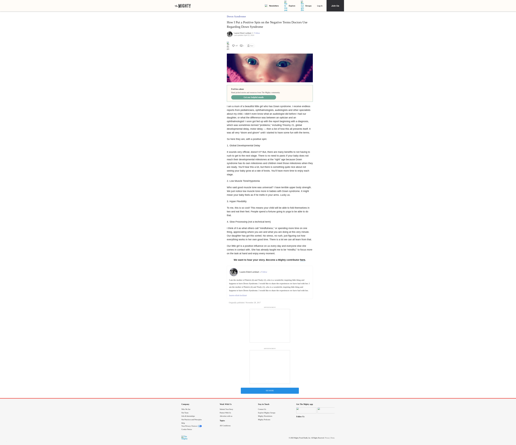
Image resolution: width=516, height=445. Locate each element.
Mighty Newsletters (265, 416)
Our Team (184, 413)
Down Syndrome (236, 16)
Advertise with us (226, 416)
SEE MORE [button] (270, 391)
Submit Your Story (226, 409)
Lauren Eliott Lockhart (243, 33)
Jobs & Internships (188, 416)
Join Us (335, 5)
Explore (292, 5)
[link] (183, 5)
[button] (257, 33)
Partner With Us (225, 413)
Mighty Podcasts (264, 420)
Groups (308, 5)
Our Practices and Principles (191, 420)
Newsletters (274, 5)
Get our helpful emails (254, 97)
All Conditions (225, 426)
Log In (319, 5)
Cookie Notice (186, 429)
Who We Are (185, 409)
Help (183, 423)
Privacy (327, 438)
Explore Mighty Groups (266, 413)
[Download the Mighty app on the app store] (306, 410)
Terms (333, 438)
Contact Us (262, 409)
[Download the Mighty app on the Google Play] (328, 410)
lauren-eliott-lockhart (238, 295)
